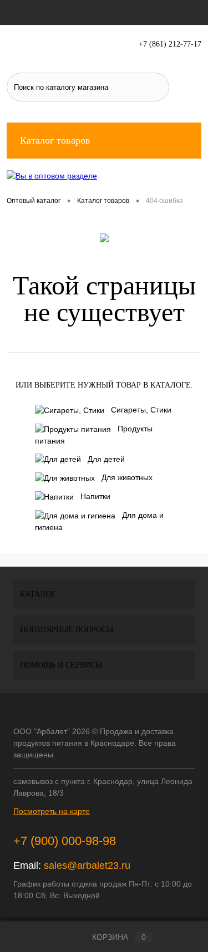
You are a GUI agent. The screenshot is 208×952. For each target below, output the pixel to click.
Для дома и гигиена (99, 521)
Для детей (106, 459)
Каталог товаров (55, 140)
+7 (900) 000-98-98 (64, 841)
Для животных (127, 477)
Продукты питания (94, 434)
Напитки (95, 496)
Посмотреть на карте (51, 811)
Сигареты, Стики (141, 409)
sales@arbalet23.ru (87, 865)
